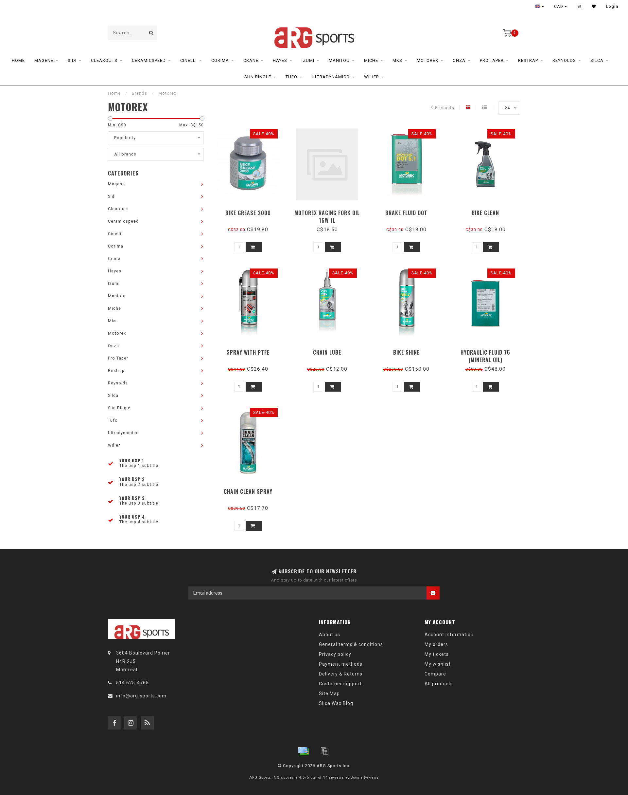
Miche (371, 60)
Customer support (340, 683)
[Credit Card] (303, 751)
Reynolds (564, 60)
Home (18, 60)
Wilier (371, 76)
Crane (250, 60)
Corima (220, 60)
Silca (596, 60)
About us (329, 634)
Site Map (329, 693)
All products (439, 683)
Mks (397, 60)
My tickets (437, 654)
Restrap (528, 60)
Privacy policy (335, 654)
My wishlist (438, 664)
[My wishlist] (594, 6)
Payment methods (340, 664)
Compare (435, 673)
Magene (43, 60)
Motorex (427, 60)
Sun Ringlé (257, 76)
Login (612, 6)
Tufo (291, 76)
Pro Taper (492, 60)
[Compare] (579, 6)
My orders (436, 644)
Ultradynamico (331, 76)
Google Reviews (364, 777)
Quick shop (251, 210)
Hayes (280, 60)
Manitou (339, 60)
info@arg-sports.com (141, 695)
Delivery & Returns (340, 673)
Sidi (72, 60)
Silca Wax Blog (336, 703)
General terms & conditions (351, 644)
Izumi (308, 60)
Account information (449, 634)
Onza (459, 60)
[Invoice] (324, 751)
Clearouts (104, 60)
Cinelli (188, 60)
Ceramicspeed (149, 60)
